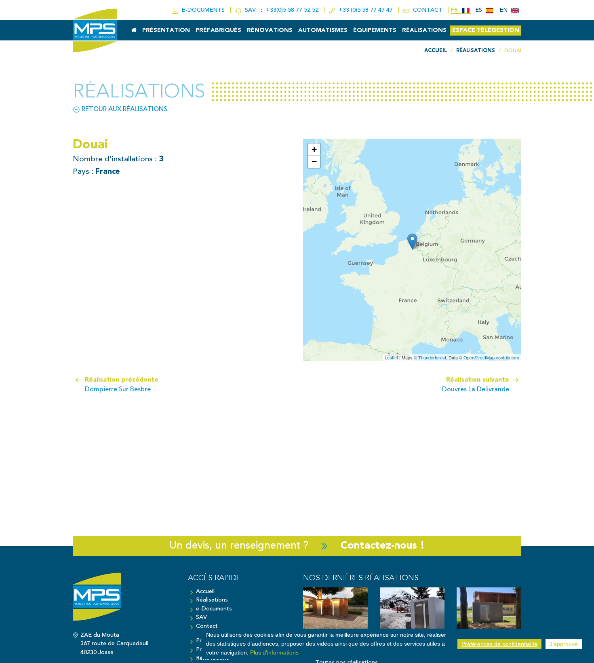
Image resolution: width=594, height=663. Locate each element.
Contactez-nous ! (383, 546)
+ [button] (314, 149)
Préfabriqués (218, 30)
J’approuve (564, 644)
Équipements (374, 30)
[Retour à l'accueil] (124, 600)
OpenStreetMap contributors (491, 357)
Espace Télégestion (485, 30)
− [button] (314, 161)
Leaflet (391, 357)
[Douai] (412, 241)
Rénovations (270, 30)
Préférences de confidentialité (499, 644)
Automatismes (323, 30)
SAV (249, 10)
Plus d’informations (274, 652)
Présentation (166, 30)
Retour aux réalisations (123, 109)
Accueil (205, 592)
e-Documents (214, 609)
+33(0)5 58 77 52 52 (293, 10)
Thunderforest (432, 357)
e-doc (201, 10)
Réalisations (424, 30)
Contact (207, 626)
